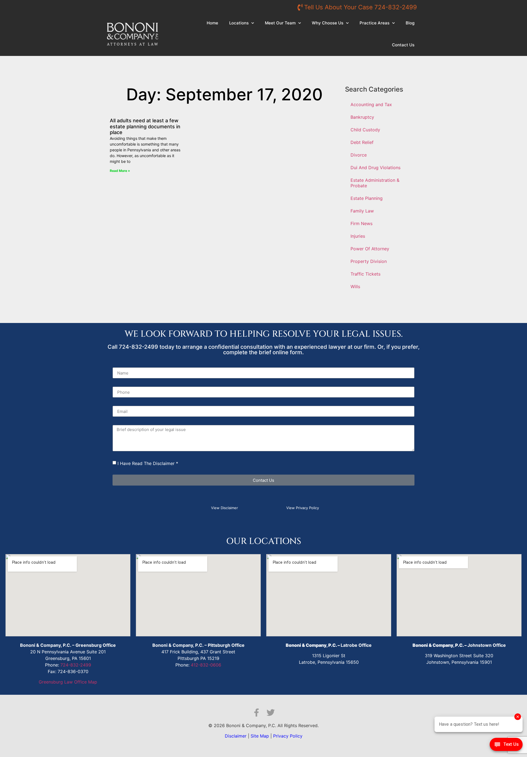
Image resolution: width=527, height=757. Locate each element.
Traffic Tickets (365, 274)
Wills (355, 286)
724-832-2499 (75, 665)
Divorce (359, 155)
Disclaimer (235, 736)
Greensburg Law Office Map (68, 682)
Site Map (260, 736)
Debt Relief (362, 142)
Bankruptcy (362, 117)
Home (212, 22)
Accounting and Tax (371, 104)
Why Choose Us (327, 22)
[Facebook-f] (256, 712)
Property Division (369, 261)
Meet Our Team (280, 22)
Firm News (361, 223)
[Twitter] (271, 712)
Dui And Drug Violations (375, 167)
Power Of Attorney (370, 248)
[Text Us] (506, 746)
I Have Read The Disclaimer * (147, 463)
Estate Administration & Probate (375, 182)
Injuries (358, 236)
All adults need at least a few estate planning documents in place (145, 126)
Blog (410, 22)
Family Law (362, 211)
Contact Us (403, 44)
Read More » (120, 171)
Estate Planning (367, 198)
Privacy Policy (287, 736)
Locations (239, 22)
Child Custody (365, 129)
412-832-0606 (206, 665)
